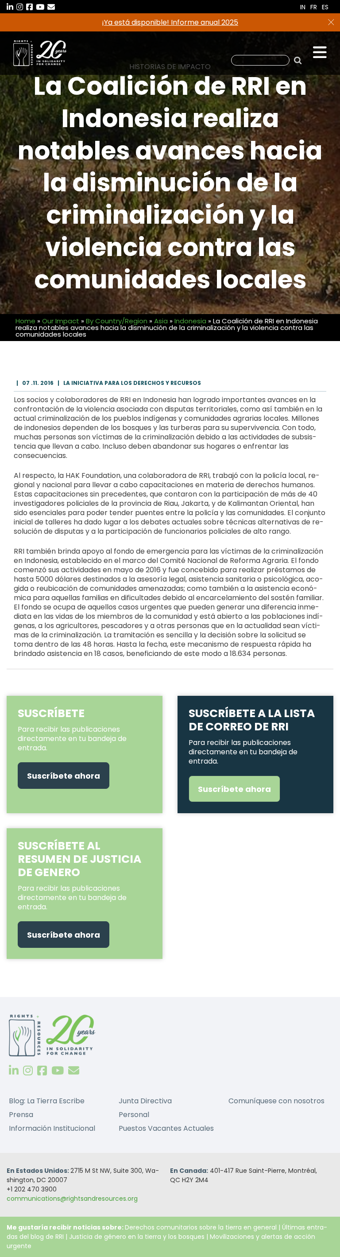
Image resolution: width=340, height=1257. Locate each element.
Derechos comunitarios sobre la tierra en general (201, 1227)
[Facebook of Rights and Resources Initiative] (42, 1070)
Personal (134, 1115)
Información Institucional (52, 1128)
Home (25, 321)
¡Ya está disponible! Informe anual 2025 (170, 22)
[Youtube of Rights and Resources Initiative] (57, 1070)
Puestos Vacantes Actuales (166, 1128)
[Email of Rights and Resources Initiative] (73, 1070)
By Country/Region (116, 321)
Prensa (21, 1115)
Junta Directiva (145, 1101)
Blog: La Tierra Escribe (47, 1101)
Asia (161, 321)
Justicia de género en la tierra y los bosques (137, 1236)
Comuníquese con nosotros (276, 1101)
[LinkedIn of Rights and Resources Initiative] (14, 1070)
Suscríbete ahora (63, 775)
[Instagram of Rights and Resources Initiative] (28, 1070)
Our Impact (60, 321)
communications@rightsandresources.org (72, 1198)
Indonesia (190, 321)
